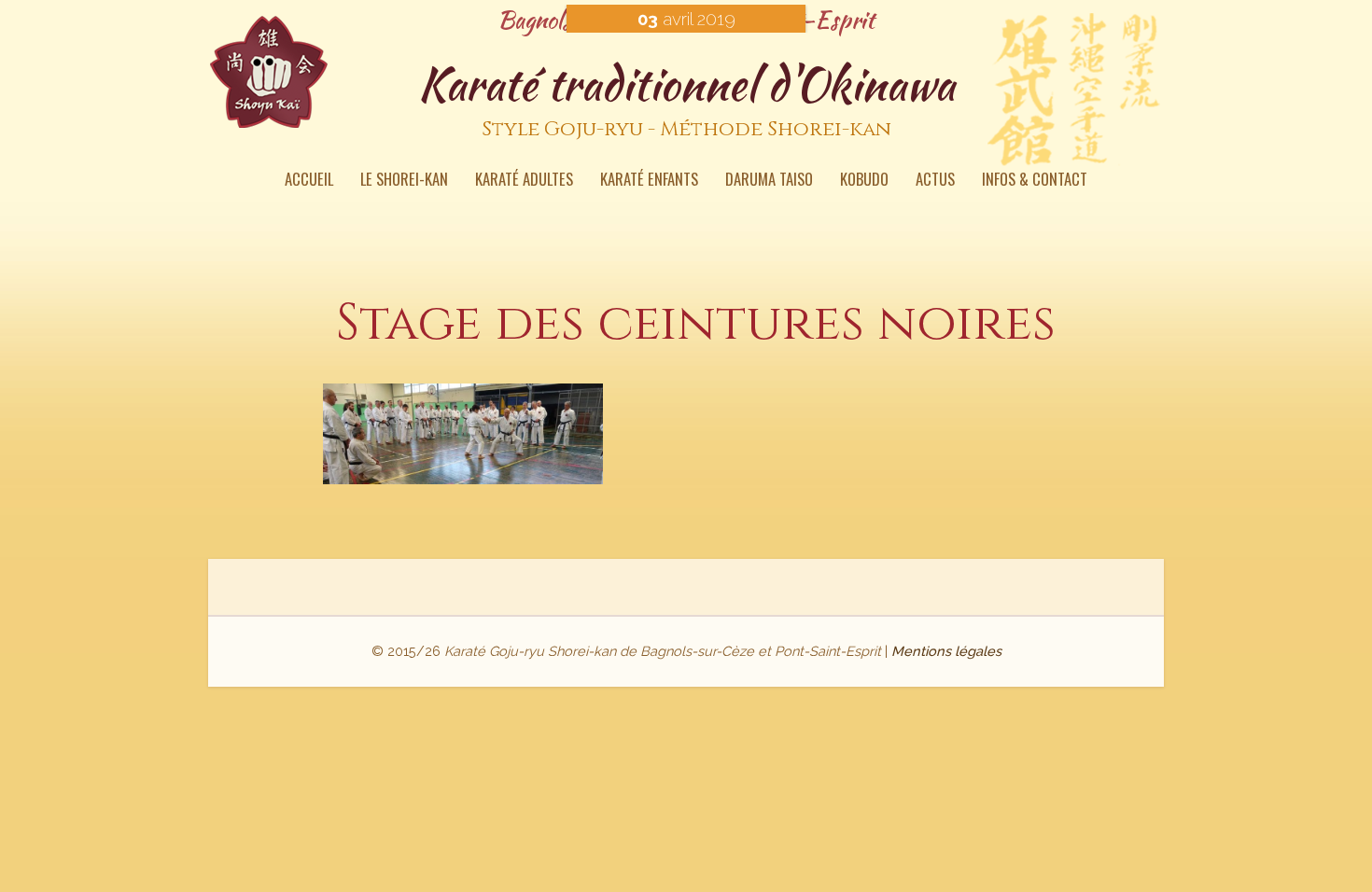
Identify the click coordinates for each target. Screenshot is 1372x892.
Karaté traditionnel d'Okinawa (686, 97)
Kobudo (864, 181)
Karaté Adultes (524, 181)
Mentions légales (946, 651)
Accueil (309, 181)
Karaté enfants (649, 181)
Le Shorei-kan (404, 181)
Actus (935, 181)
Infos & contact (1034, 181)
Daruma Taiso (769, 181)
